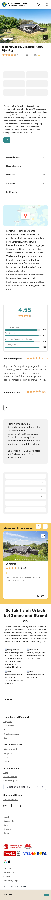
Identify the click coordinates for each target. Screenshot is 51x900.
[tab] (15, 559)
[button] (14, 658)
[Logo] (14, 4)
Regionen (7, 730)
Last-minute (8, 725)
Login (5, 772)
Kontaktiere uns (10, 799)
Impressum (8, 868)
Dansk (6, 833)
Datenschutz (9, 872)
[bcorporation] (19, 855)
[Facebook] (13, 806)
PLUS (5, 757)
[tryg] (10, 855)
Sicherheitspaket (10, 780)
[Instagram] (6, 806)
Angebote (7, 722)
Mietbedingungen (11, 880)
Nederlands (8, 821)
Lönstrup (11, 563)
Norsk (5, 825)
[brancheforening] (13, 848)
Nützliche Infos (10, 776)
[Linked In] (21, 806)
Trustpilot (7, 699)
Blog (5, 738)
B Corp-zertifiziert (11, 749)
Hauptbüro (8, 753)
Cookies (7, 876)
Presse (6, 761)
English (6, 817)
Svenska (7, 829)
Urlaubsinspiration (11, 734)
